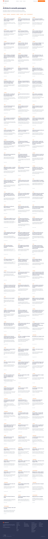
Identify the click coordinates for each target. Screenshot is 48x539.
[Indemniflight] (6, 522)
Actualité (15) (17, 14)
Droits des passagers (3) (30, 14)
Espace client (33, 531)
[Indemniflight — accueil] (6, 1)
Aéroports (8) (21, 14)
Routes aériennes (33, 530)
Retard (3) (25, 14)
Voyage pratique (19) (13, 14)
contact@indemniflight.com (7, 527)
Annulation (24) (8, 14)
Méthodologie (33, 528)
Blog (17, 527)
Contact (17, 530)
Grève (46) (4, 14)
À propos (18, 529)
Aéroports (32, 529)
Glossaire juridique (33, 527)
